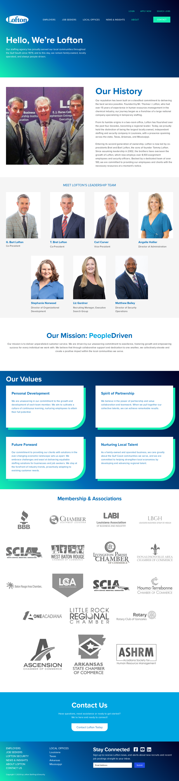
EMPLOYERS (13, 748)
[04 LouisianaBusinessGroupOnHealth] (155, 519)
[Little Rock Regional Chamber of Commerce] (89, 615)
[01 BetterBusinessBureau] (24, 520)
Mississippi (56, 764)
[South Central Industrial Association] (111, 585)
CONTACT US (14, 768)
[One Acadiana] (43, 616)
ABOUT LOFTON (15, 764)
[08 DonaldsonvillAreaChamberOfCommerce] (155, 552)
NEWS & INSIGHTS (17, 760)
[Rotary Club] (136, 615)
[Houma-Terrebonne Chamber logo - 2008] (155, 585)
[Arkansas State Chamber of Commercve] (89, 654)
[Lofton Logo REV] (17, 19)
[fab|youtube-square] (142, 749)
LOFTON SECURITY (17, 756)
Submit (140, 765)
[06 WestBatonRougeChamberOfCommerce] (68, 552)
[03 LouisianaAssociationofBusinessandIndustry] (111, 519)
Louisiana (55, 752)
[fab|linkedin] (149, 749)
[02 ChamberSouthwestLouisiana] (68, 519)
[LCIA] (67, 585)
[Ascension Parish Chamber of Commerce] (43, 654)
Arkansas (55, 760)
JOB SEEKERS (14, 752)
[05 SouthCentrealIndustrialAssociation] (24, 552)
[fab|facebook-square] (136, 749)
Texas (53, 756)
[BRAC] (24, 585)
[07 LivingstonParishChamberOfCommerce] (111, 553)
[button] (136, 11)
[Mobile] (136, 654)
